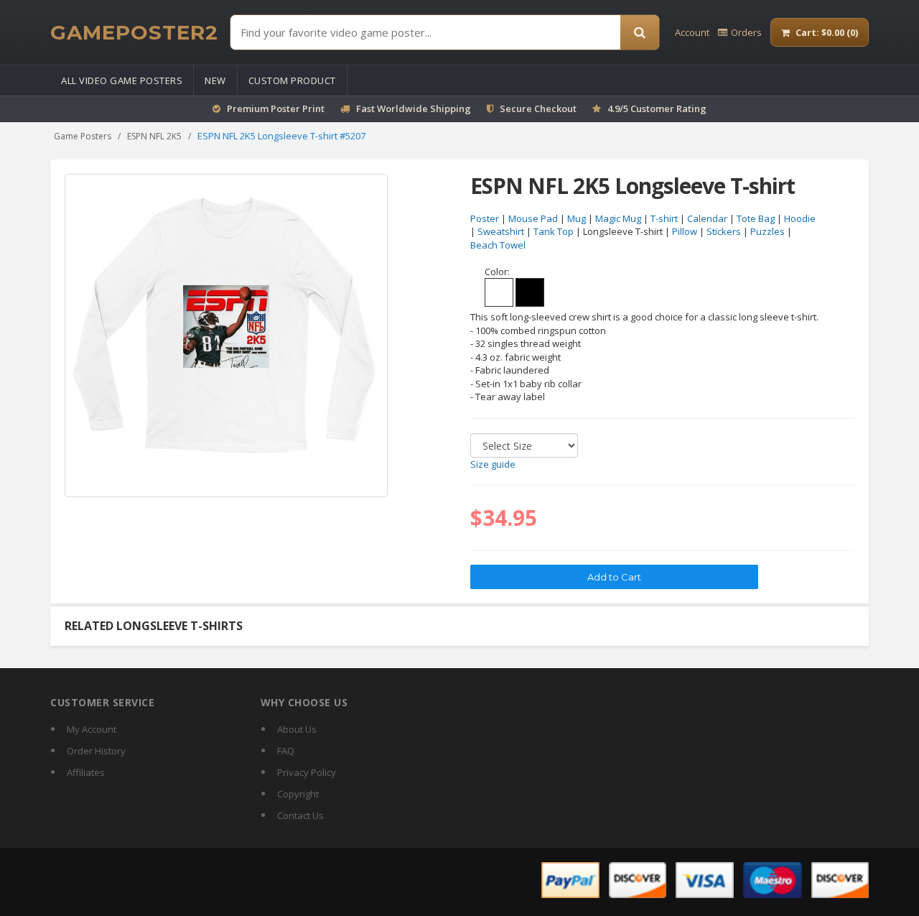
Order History (96, 750)
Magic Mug (618, 218)
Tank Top (553, 231)
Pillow (684, 231)
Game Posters (82, 136)
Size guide (493, 464)
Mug (576, 218)
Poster (484, 218)
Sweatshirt (500, 231)
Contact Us (300, 815)
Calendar (707, 218)
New (215, 80)
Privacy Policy (306, 772)
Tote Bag (756, 218)
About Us (297, 729)
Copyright (298, 793)
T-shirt (664, 218)
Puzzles (767, 231)
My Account (91, 729)
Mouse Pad (533, 218)
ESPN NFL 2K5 (154, 136)
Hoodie (800, 218)
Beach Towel (498, 245)
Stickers (723, 231)
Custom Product (292, 80)
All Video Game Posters (121, 80)
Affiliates (86, 772)
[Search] (639, 32)
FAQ (285, 750)
